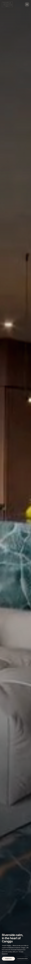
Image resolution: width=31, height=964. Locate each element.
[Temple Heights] (7, 4)
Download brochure (22, 958)
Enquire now (8, 958)
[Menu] (27, 4)
